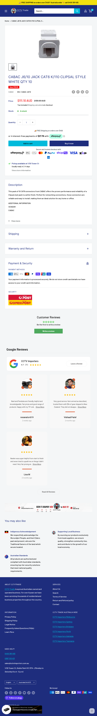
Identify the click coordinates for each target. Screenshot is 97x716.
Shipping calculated (35, 105)
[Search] (77, 11)
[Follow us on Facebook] (6, 692)
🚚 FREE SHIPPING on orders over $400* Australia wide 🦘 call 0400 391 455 (48, 2)
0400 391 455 (10, 653)
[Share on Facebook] (73, 92)
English (8, 682)
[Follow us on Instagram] (15, 692)
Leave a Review (76, 364)
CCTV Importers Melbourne (64, 617)
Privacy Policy (10, 617)
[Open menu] (6, 11)
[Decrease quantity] (20, 122)
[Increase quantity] (32, 122)
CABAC (11, 92)
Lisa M (27, 474)
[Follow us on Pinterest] (20, 692)
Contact (56, 604)
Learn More (9, 632)
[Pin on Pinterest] (78, 92)
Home (7, 21)
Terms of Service (60, 596)
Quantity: (12, 122)
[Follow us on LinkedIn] (33, 692)
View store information (21, 170)
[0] (90, 11)
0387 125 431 (10, 658)
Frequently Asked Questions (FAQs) (19, 628)
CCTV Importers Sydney (62, 622)
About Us (56, 589)
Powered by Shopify (12, 709)
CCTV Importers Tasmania (63, 641)
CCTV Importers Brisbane (63, 626)
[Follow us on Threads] (11, 692)
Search (55, 593)
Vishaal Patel (70, 417)
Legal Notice (10, 624)
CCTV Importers (29, 361)
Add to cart (28, 143)
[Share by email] (87, 92)
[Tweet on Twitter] (82, 92)
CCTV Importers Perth (62, 631)
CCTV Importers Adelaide (63, 636)
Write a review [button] (48, 331)
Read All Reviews (48, 492)
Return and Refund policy (63, 600)
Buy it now (69, 143)
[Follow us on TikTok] (29, 692)
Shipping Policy (11, 620)
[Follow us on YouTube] (24, 692)
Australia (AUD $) (25, 682)
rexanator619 (26, 417)
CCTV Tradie (10, 589)
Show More (40, 407)
